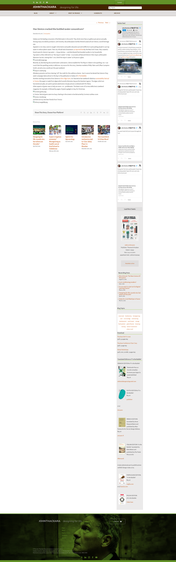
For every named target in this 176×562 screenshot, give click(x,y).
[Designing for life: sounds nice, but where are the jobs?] (39, 126)
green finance (130, 324)
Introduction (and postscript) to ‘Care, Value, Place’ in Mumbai (87, 141)
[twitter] (33, 2)
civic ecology (127, 318)
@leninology (125, 57)
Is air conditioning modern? (127, 282)
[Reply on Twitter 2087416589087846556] (118, 158)
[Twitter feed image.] (130, 67)
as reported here (79, 49)
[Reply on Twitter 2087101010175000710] (118, 77)
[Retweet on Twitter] (118, 41)
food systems (47, 33)
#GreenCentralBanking (134, 55)
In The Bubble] (81, 76)
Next (106, 23)
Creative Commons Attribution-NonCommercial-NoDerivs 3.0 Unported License (53, 551)
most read (121, 316)
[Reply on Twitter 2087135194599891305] (118, 121)
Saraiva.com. (124, 486)
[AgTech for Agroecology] (71, 126)
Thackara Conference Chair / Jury (127, 343)
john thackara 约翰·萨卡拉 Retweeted (128, 41)
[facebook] (43, 2)
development (122, 321)
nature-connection (132, 326)
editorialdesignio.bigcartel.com (127, 381)
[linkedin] (37, 2)
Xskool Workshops (122, 349)
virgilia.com (130, 484)
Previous (101, 23)
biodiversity (128, 316)
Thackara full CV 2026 (124, 336)
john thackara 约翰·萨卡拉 (128, 44)
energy (137, 321)
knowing (137, 324)
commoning (135, 318)
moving (123, 326)
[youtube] (47, 2)
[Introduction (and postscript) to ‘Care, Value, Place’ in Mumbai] (88, 126)
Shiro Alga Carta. (65, 78)
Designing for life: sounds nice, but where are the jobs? (130, 293)
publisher (129, 399)
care (121, 318)
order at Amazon (130, 245)
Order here (130, 502)
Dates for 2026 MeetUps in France (129, 299)
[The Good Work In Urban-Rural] (104, 126)
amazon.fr (121, 435)
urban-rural (130, 329)
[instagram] (40, 2)
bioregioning (136, 316)
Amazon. (120, 410)
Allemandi (121, 458)
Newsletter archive (129, 263)
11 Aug (139, 44)
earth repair (131, 321)
